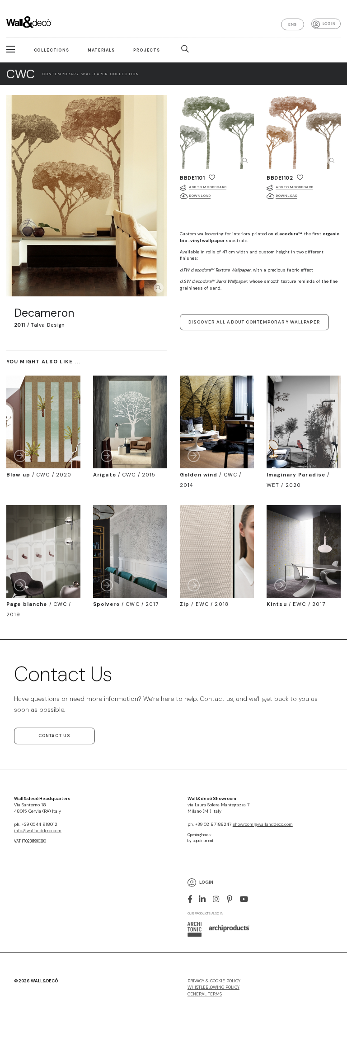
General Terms (205, 994)
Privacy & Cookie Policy (214, 981)
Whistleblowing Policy (213, 987)
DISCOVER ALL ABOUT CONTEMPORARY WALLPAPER (254, 322)
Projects (146, 50)
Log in (329, 23)
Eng (292, 24)
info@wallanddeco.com (37, 830)
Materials (101, 50)
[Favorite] (212, 177)
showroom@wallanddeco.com (263, 824)
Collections (51, 50)
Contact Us (54, 735)
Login (206, 883)
